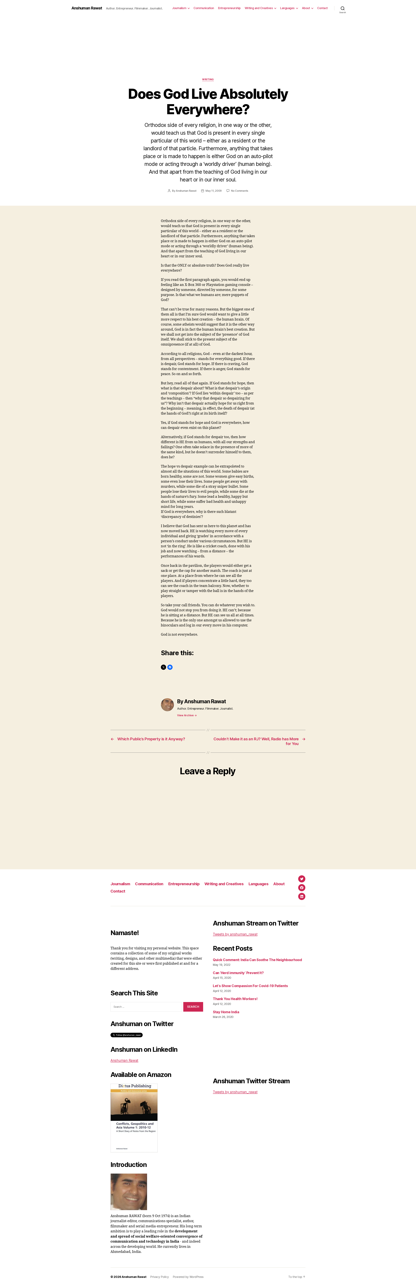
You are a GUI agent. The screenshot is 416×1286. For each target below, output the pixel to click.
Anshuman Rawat (87, 8)
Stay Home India (226, 1012)
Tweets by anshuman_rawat (235, 934)
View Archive (187, 715)
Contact (322, 8)
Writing (208, 79)
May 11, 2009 (214, 190)
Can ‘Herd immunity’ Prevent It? (238, 973)
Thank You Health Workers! (235, 999)
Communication (204, 8)
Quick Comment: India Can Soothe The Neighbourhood (257, 960)
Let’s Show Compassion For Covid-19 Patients (250, 986)
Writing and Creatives (259, 8)
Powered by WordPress (188, 1277)
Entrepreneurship (229, 8)
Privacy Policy (159, 1277)
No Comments (239, 190)
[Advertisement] (208, 53)
